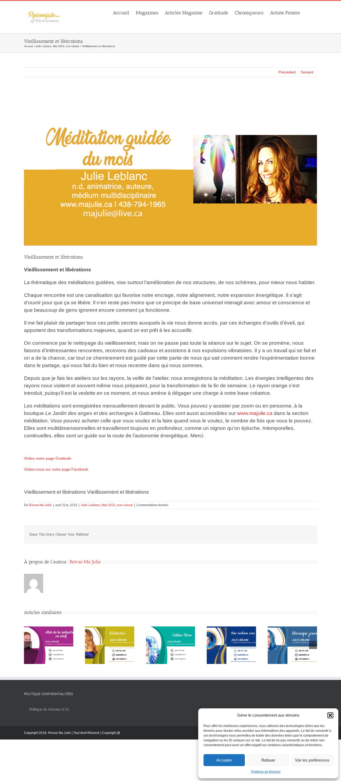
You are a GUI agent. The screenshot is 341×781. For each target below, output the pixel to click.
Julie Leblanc (90, 505)
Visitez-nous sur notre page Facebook (56, 469)
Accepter (224, 760)
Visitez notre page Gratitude (47, 458)
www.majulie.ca (255, 413)
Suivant (307, 72)
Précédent (287, 72)
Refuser (268, 760)
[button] (330, 715)
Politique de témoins (266, 772)
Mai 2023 (108, 505)
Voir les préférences (312, 760)
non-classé (125, 505)
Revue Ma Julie (40, 505)
